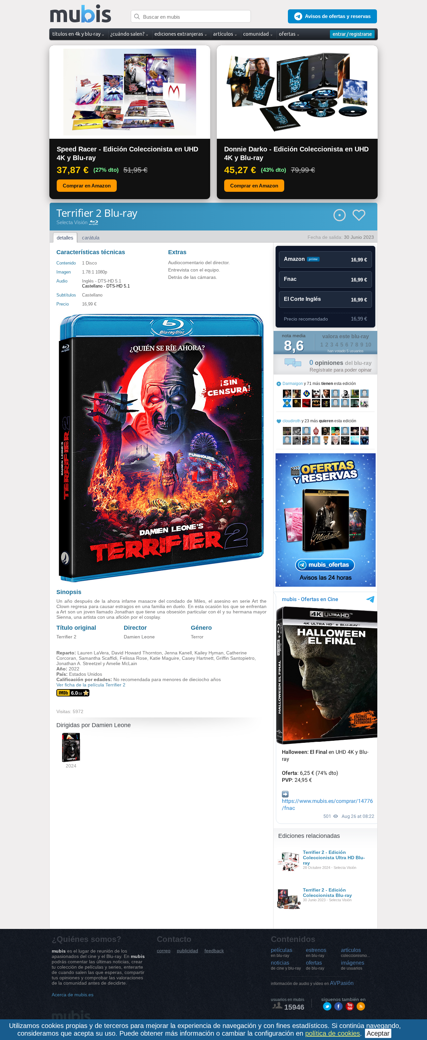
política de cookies (332, 1033)
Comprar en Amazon (87, 185)
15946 (294, 1007)
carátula (90, 237)
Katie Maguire (164, 658)
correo (163, 950)
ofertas (315, 965)
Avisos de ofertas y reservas (338, 16)
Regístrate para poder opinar (341, 370)
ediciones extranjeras (178, 34)
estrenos (316, 952)
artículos (355, 952)
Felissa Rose (133, 658)
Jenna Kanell (178, 652)
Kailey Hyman (209, 652)
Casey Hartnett (198, 658)
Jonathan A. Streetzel (78, 663)
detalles (65, 237)
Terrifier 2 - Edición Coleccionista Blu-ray (327, 892)
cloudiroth (292, 421)
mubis (81, 13)
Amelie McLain (121, 663)
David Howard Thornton (136, 652)
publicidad (187, 950)
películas (281, 952)
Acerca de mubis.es (72, 994)
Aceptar (378, 1033)
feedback (214, 950)
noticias (286, 965)
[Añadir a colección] (339, 215)
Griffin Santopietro (235, 658)
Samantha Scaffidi (98, 658)
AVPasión (312, 983)
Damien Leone (139, 636)
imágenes (352, 965)
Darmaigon (293, 383)
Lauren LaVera (93, 652)
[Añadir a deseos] (359, 215)
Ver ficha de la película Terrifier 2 (90, 684)
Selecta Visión (71, 222)
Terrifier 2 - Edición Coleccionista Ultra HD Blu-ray (334, 858)
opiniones (340, 363)
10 (368, 345)
